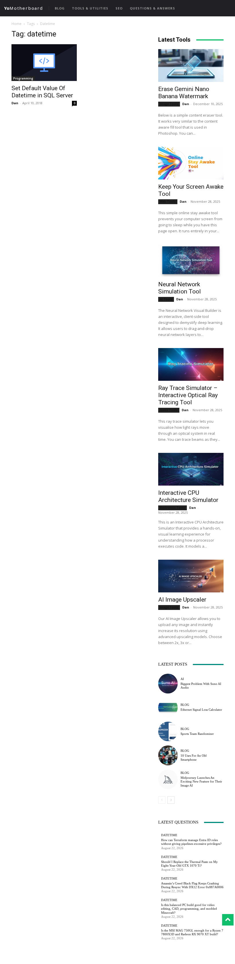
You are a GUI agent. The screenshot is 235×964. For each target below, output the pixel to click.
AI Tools (166, 299)
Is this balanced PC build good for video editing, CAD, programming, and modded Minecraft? (189, 908)
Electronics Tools (172, 508)
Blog (185, 704)
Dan (14, 103)
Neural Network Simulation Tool (179, 288)
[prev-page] (161, 800)
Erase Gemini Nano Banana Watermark (183, 93)
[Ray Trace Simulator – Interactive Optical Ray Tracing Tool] (191, 364)
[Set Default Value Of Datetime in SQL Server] (44, 62)
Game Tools (169, 410)
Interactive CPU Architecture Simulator (188, 496)
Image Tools (169, 104)
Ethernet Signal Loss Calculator (201, 709)
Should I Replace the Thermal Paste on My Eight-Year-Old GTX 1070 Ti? (189, 863)
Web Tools (168, 202)
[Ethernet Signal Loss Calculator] (168, 707)
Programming (23, 78)
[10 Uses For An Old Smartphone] (168, 755)
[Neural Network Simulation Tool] (191, 260)
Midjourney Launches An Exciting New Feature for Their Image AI (201, 781)
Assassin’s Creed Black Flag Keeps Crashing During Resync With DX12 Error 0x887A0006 (192, 885)
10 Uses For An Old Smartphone (194, 757)
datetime (169, 835)
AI (182, 679)
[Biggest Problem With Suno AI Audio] (168, 683)
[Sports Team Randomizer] (168, 731)
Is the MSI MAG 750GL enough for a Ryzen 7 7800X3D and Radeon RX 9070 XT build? (192, 932)
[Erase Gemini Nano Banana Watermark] (191, 65)
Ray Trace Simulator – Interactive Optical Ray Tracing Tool (188, 395)
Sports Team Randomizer (197, 733)
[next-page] (171, 800)
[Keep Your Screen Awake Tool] (191, 163)
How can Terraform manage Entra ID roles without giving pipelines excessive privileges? (191, 841)
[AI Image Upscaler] (191, 576)
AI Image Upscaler (182, 599)
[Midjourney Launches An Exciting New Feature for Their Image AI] (168, 779)
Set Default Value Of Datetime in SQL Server (42, 92)
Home (16, 23)
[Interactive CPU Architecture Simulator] (191, 469)
